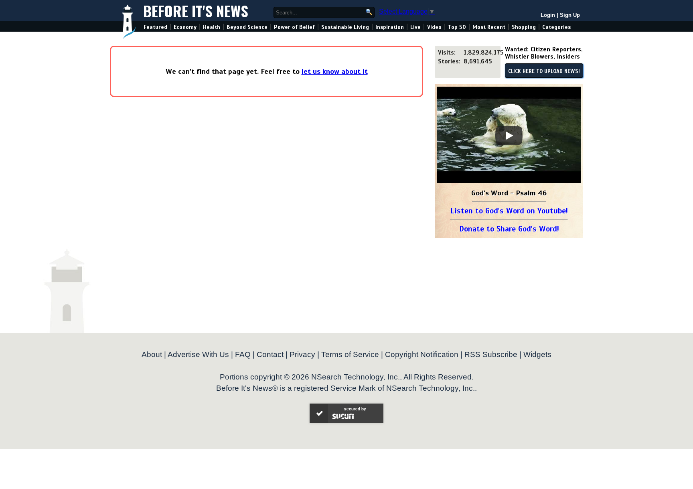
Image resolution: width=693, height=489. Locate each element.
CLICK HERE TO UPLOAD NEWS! (544, 71)
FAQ (243, 354)
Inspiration (389, 27)
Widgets (537, 354)
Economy (185, 27)
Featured (155, 27)
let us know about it (335, 71)
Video (434, 27)
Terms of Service (350, 354)
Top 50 (457, 27)
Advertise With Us (198, 354)
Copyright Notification (421, 354)
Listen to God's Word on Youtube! (509, 210)
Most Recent (488, 27)
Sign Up (570, 15)
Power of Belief (294, 27)
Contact (270, 354)
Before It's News (195, 10)
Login (548, 15)
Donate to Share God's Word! (509, 228)
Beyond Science (247, 27)
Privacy (302, 354)
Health (211, 27)
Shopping (524, 27)
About (152, 354)
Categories (556, 27)
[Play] (509, 135)
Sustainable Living (345, 27)
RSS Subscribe (490, 354)
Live (415, 27)
